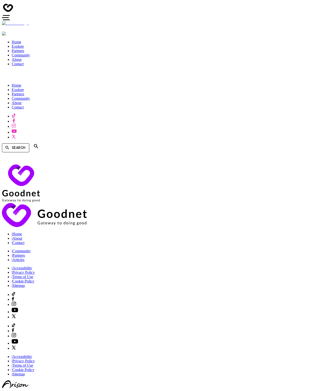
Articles (18, 260)
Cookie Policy (23, 281)
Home (17, 234)
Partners (18, 255)
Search (18, 148)
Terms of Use (22, 277)
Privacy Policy (23, 272)
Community (21, 251)
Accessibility (22, 268)
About (17, 238)
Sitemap (18, 285)
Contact (18, 243)
